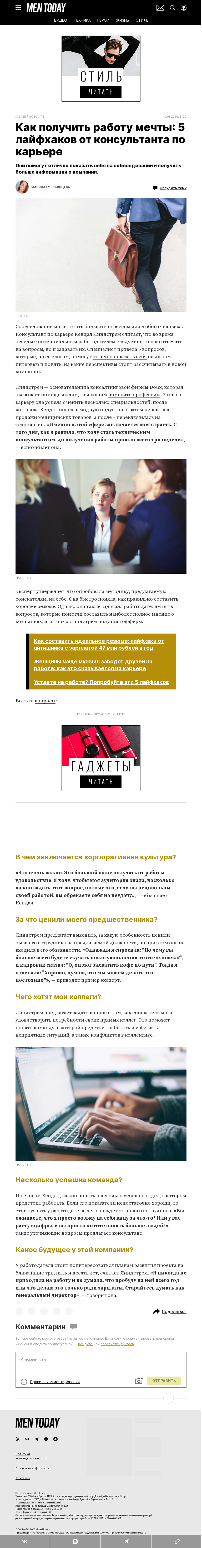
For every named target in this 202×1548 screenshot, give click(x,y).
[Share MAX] (75, 1541)
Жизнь (21, 116)
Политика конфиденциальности (32, 1456)
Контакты (23, 1478)
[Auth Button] (183, 8)
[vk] (27, 1439)
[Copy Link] (177, 1541)
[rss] (18, 1439)
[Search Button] (172, 8)
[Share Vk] (25, 1541)
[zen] (46, 1439)
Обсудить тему (173, 188)
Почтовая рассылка (160, 8)
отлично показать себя (120, 357)
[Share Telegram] (126, 1541)
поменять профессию (134, 395)
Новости (36, 116)
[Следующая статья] (101, 1398)
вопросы (45, 701)
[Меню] (18, 8)
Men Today (46, 7)
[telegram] (36, 1439)
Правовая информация (33, 1468)
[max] (55, 1439)
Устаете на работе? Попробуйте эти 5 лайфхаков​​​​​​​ (101, 682)
